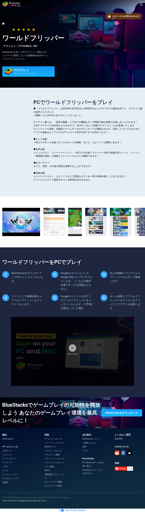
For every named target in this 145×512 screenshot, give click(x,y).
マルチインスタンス (53, 451)
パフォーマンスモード (54, 462)
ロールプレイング (10, 478)
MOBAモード (50, 447)
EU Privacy (42, 501)
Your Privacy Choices (75, 510)
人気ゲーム (7, 451)
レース (5, 470)
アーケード (7, 462)
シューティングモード (54, 443)
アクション (7, 454)
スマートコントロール (54, 458)
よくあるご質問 (123, 434)
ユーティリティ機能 (53, 482)
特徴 (46, 434)
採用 (84, 447)
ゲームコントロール (53, 439)
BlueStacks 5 (8, 439)
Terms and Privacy (9, 501)
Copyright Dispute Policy (27, 501)
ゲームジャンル (10, 446)
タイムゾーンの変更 (53, 486)
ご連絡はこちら (89, 443)
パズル (5, 466)
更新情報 (118, 439)
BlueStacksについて (91, 439)
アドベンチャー (9, 458)
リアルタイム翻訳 (52, 454)
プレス (85, 451)
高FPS (47, 470)
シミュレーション (10, 474)
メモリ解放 (49, 466)
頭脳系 (5, 482)
